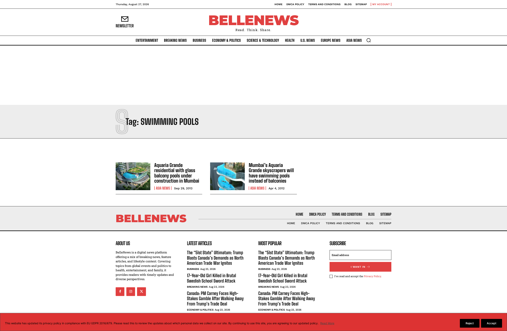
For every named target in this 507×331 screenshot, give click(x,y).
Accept (491, 323)
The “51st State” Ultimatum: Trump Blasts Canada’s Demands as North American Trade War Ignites (215, 258)
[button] (368, 40)
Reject (470, 323)
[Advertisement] (253, 75)
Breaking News (197, 286)
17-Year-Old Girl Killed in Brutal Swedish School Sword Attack (211, 278)
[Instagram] (130, 291)
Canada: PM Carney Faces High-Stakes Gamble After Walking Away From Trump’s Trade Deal (215, 298)
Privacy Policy (372, 276)
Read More (327, 323)
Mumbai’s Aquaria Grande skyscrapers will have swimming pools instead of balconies (271, 173)
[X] (141, 291)
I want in (358, 266)
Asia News (163, 188)
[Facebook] (120, 291)
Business (193, 268)
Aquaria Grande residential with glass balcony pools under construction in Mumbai (176, 173)
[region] (253, 322)
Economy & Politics (200, 309)
